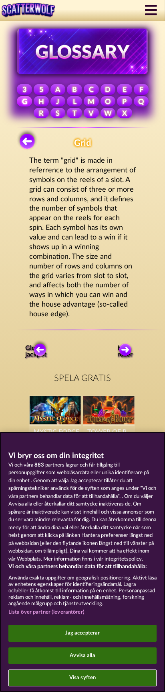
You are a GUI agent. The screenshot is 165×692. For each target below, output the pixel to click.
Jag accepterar (82, 633)
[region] (82, 562)
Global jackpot (36, 351)
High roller (125, 351)
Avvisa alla (82, 655)
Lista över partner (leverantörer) (46, 612)
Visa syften (82, 677)
